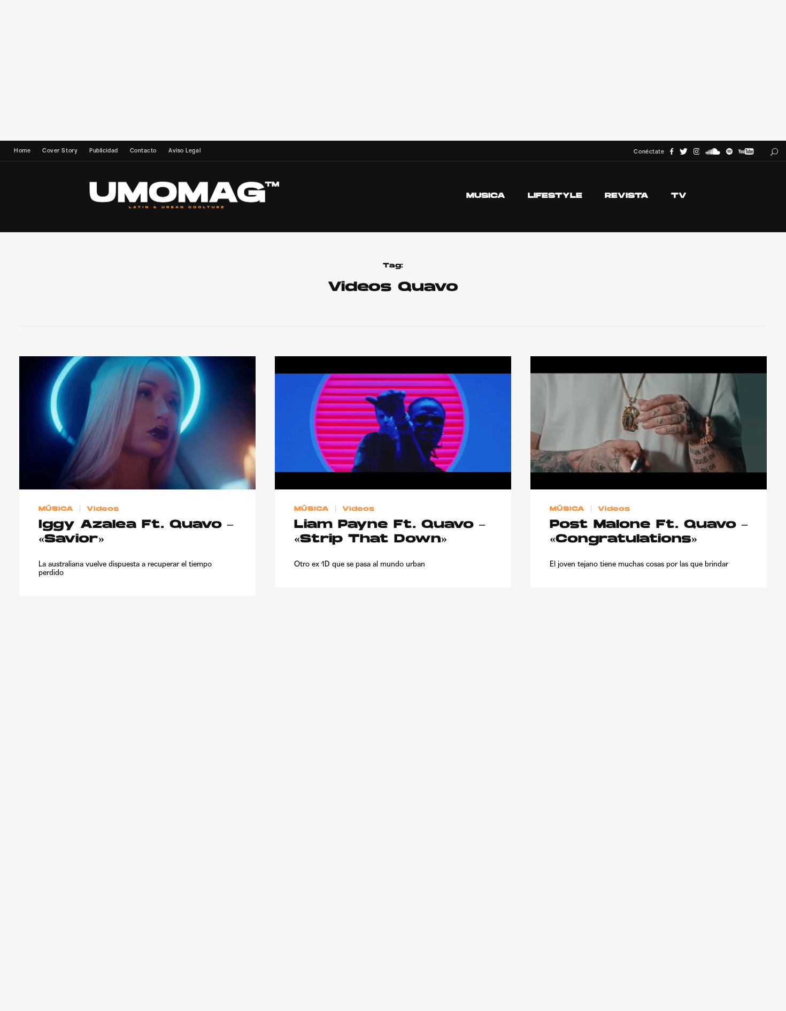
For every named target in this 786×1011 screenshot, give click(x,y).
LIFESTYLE (555, 196)
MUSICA (485, 196)
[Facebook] (671, 151)
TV (679, 196)
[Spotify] (729, 151)
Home (22, 150)
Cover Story (60, 150)
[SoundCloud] (712, 151)
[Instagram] (696, 151)
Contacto (143, 150)
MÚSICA (55, 509)
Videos (103, 509)
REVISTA (627, 196)
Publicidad (103, 150)
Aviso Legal (184, 150)
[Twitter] (684, 151)
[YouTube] (745, 151)
